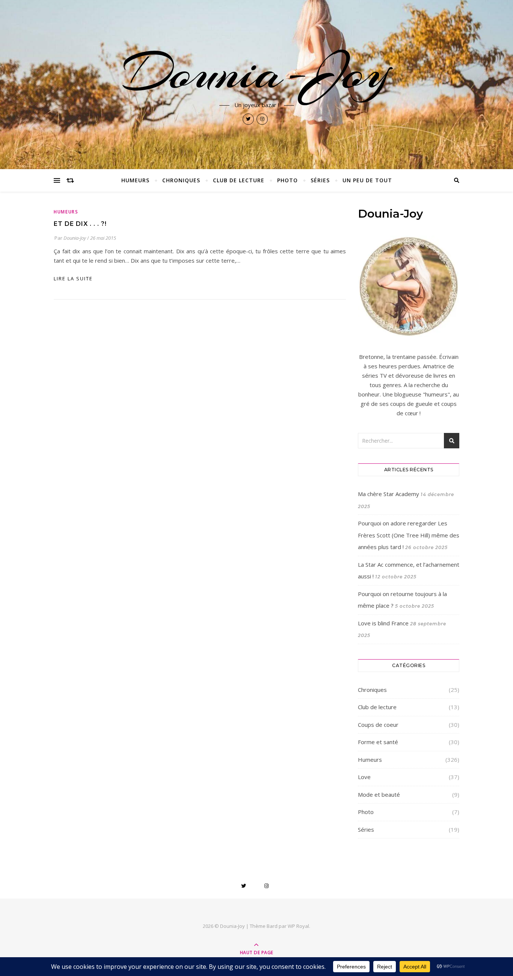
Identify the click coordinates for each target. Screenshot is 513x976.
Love (364, 777)
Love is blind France (383, 623)
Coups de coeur (378, 724)
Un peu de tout (367, 180)
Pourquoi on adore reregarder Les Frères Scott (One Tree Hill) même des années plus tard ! (408, 535)
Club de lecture (238, 180)
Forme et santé (378, 742)
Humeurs (135, 180)
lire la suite (73, 278)
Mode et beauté (379, 794)
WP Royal (298, 926)
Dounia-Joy (256, 72)
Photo (287, 180)
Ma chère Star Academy (388, 494)
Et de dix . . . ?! (80, 223)
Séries (320, 180)
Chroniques (181, 180)
